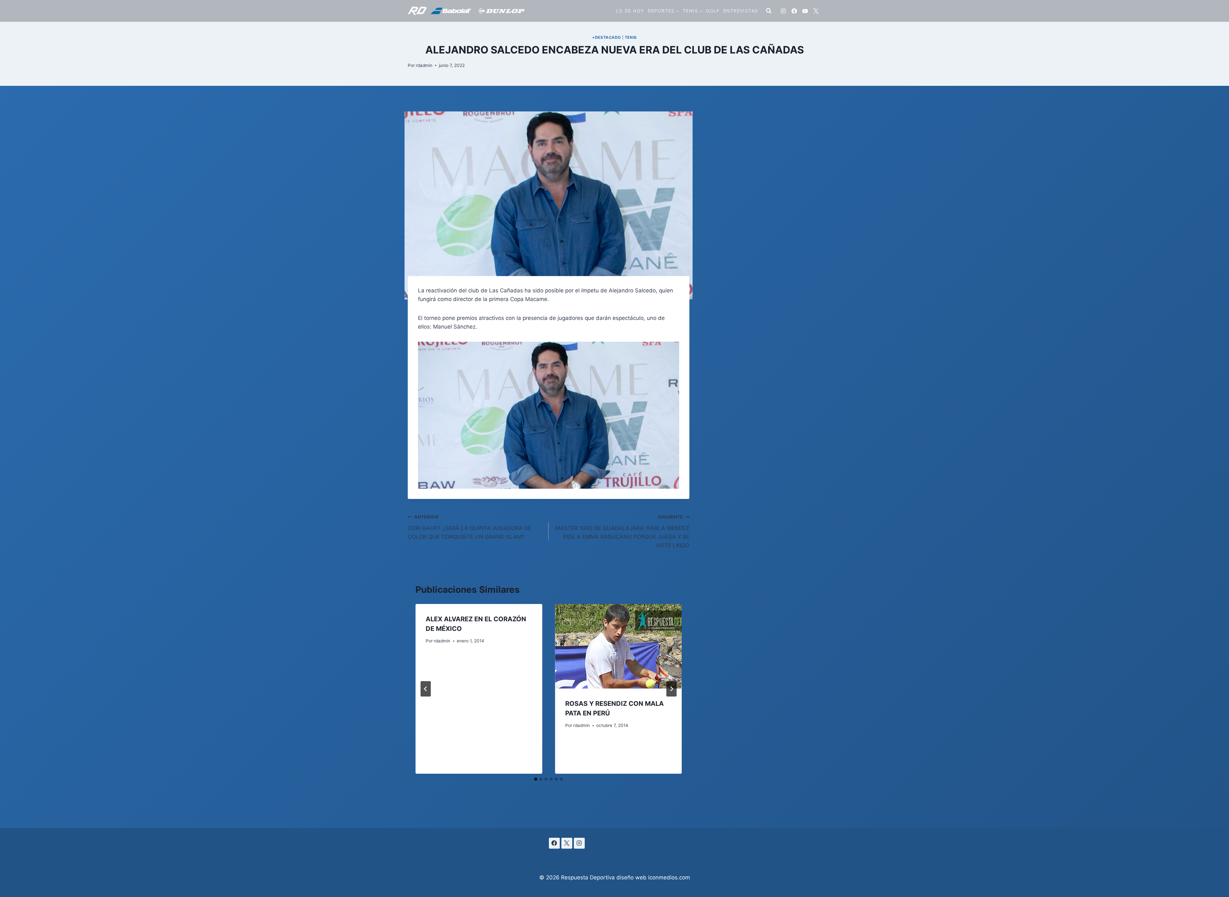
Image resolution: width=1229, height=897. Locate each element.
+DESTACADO (606, 37)
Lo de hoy (630, 10)
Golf (713, 10)
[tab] (535, 779)
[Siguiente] (671, 689)
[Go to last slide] (426, 689)
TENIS (631, 37)
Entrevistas (740, 10)
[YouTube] (804, 10)
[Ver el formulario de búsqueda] (769, 11)
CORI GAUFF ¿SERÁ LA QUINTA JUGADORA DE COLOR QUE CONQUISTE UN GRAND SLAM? (469, 527)
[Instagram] (783, 10)
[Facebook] (794, 10)
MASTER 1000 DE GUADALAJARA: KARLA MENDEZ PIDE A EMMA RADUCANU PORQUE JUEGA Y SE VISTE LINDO (622, 531)
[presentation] (618, 646)
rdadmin (424, 65)
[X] (815, 10)
